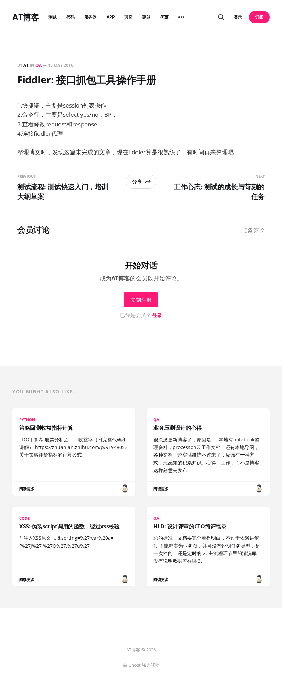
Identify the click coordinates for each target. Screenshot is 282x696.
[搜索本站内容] (221, 17)
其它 (128, 17)
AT (26, 65)
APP (111, 17)
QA (38, 65)
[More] (181, 17)
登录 (238, 17)
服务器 (90, 17)
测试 (52, 17)
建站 (146, 17)
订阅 (259, 17)
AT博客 (25, 17)
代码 (70, 17)
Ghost (134, 665)
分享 (137, 181)
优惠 (164, 17)
